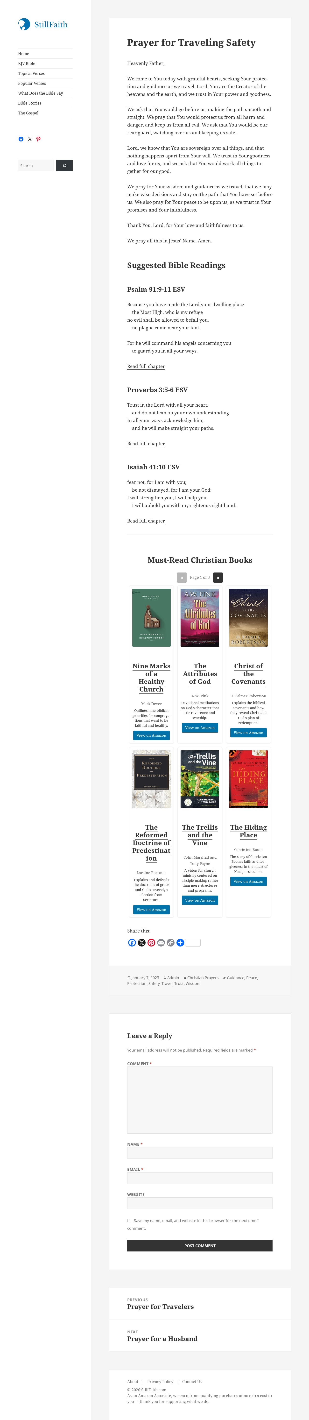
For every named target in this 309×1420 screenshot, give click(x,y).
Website (136, 1194)
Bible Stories (29, 103)
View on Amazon (151, 735)
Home (23, 53)
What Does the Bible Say (40, 93)
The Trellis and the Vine (200, 835)
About (132, 1381)
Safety (154, 983)
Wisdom (193, 983)
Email (135, 1169)
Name (135, 1144)
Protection (137, 983)
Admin (173, 977)
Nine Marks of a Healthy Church (151, 677)
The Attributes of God (200, 673)
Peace (251, 977)
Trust (179, 983)
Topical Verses (31, 73)
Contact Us (192, 1381)
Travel (167, 983)
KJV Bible (26, 63)
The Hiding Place (248, 831)
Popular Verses (32, 83)
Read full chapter (146, 366)
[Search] (64, 165)
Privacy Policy (160, 1381)
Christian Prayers (203, 977)
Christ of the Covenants (248, 673)
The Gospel (28, 113)
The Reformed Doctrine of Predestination (151, 842)
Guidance (235, 977)
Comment (139, 1063)
